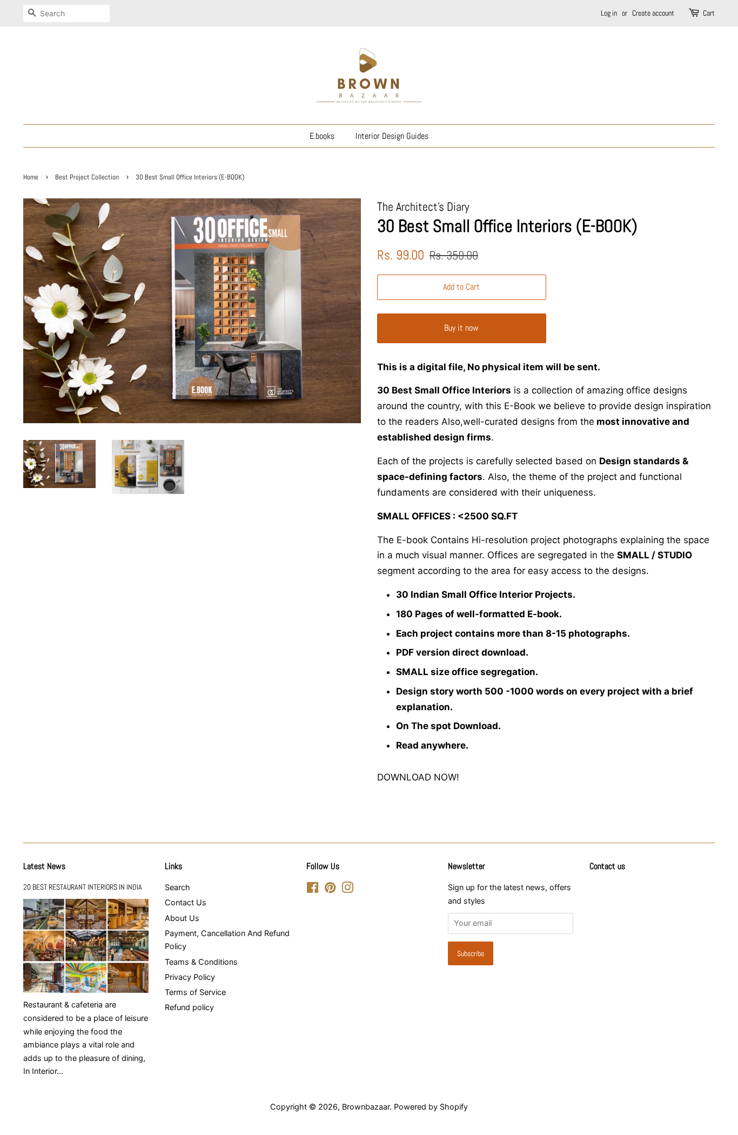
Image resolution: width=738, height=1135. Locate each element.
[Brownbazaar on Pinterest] (330, 889)
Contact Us (185, 902)
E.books (322, 136)
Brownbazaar (366, 1106)
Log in (609, 13)
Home (30, 177)
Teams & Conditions (201, 961)
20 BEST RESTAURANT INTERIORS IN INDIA (82, 887)
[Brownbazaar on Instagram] (347, 889)
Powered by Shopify (431, 1106)
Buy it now (461, 327)
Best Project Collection (87, 177)
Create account (653, 13)
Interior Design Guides (391, 136)
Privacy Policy (190, 977)
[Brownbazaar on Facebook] (312, 889)
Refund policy (189, 1007)
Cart (709, 13)
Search (177, 887)
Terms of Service (195, 992)
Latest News (44, 866)
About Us (182, 918)
